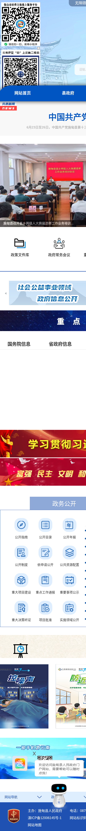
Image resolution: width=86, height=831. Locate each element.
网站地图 (35, 825)
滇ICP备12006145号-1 (44, 818)
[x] (21, 781)
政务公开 (64, 503)
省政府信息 (60, 344)
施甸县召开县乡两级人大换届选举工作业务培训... (38, 223)
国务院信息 (19, 344)
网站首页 (22, 93)
